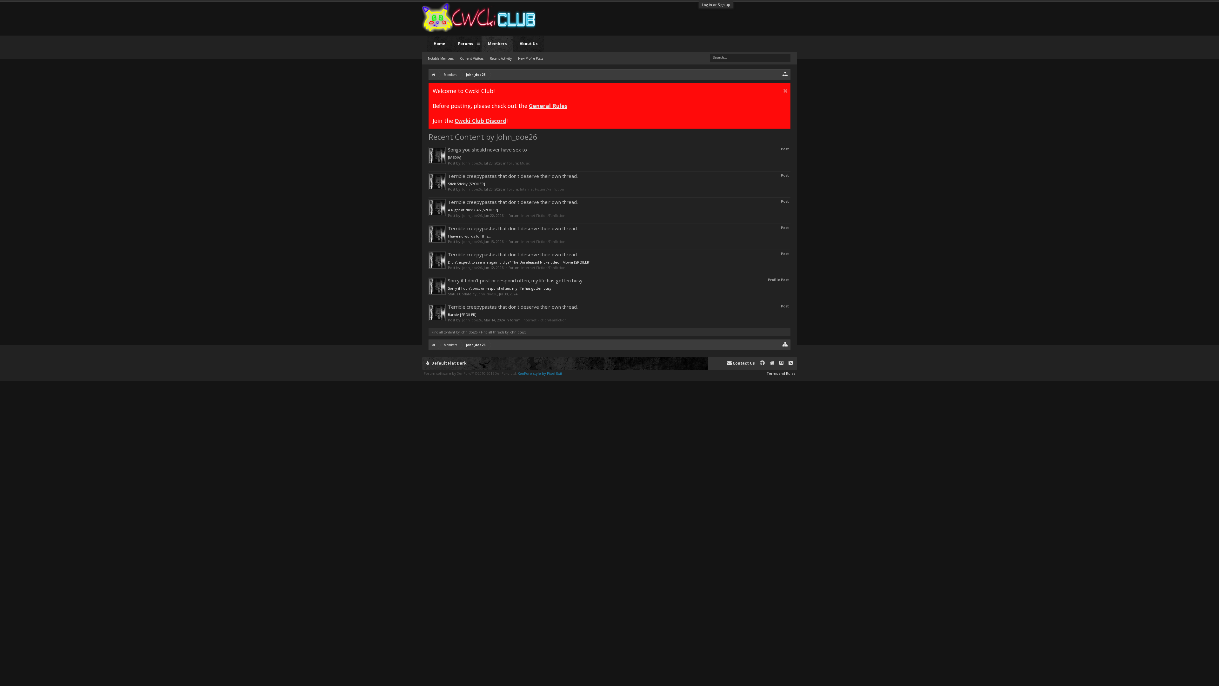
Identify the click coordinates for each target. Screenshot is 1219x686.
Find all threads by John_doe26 (504, 332)
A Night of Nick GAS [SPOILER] (473, 209)
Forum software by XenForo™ (470, 373)
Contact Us (743, 363)
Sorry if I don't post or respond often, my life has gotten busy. (515, 280)
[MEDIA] (454, 157)
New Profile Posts (530, 58)
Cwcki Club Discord (480, 120)
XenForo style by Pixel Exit (540, 373)
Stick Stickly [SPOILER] (466, 183)
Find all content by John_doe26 (455, 332)
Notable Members (441, 58)
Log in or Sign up (716, 4)
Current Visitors (471, 58)
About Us (529, 43)
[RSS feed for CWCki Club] (790, 363)
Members (497, 43)
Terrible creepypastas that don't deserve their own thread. (513, 176)
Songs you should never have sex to (487, 149)
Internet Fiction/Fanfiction (542, 189)
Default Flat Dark (448, 363)
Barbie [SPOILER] (462, 314)
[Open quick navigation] (785, 74)
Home (439, 43)
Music (525, 163)
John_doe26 (472, 163)
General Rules (548, 106)
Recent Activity (501, 58)
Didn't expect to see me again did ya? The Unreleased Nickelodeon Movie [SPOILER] (519, 262)
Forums (465, 43)
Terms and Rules (781, 373)
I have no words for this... (469, 236)
